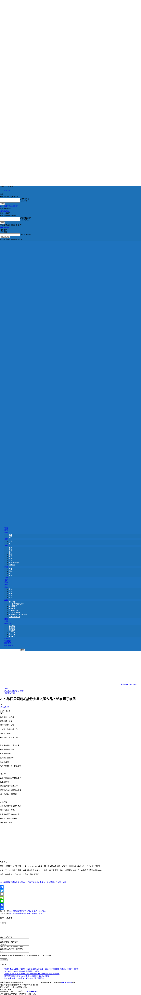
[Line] (70, 901)
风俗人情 (12, 634)
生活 (6, 587)
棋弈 (10, 560)
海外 (10, 550)
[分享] (70, 908)
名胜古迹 (12, 636)
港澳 (6, 539)
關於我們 (7, 643)
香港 (10, 541)
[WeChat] (70, 897)
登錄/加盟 (7, 190)
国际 (6, 530)
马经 (10, 575)
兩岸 (6, 532)
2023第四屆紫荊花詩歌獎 (14, 691)
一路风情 (7, 624)
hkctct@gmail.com (31, 991)
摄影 (10, 558)
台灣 (10, 537)
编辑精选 (12, 630)
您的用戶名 (24, 199)
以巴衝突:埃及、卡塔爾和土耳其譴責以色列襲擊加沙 (24, 978)
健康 (10, 593)
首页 (6, 528)
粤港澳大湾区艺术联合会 (18, 615)
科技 (6, 578)
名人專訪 (12, 626)
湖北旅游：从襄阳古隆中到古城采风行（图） (22, 971)
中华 (10, 548)
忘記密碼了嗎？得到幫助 (9, 206)
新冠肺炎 (12, 602)
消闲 (10, 597)
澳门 (10, 543)
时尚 (10, 595)
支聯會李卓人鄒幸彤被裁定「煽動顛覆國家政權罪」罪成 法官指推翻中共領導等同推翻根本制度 (41, 969)
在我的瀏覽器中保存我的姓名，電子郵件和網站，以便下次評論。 (27, 955)
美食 (10, 589)
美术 (10, 552)
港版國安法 (13, 606)
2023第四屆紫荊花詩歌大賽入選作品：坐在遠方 (27, 911)
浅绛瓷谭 (12, 565)
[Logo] (70, 382)
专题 (6, 600)
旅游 (10, 591)
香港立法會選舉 (14, 612)
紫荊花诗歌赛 (14, 562)
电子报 (7, 638)
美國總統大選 (14, 610)
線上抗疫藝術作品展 (16, 604)
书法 (10, 556)
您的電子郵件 (25, 218)
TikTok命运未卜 (14, 617)
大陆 (10, 535)
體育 (6, 582)
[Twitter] (70, 890)
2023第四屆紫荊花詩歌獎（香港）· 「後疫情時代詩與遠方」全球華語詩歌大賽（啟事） (34, 882)
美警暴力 (12, 608)
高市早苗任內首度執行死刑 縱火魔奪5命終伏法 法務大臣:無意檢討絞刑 (31, 974)
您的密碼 (23, 201)
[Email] (70, 894)
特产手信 (12, 632)
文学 (10, 554)
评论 (6, 580)
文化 (6, 546)
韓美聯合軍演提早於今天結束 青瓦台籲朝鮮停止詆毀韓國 (26, 976)
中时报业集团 (66, 982)
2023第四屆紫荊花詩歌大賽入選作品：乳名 (25, 913)
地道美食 (12, 628)
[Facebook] (70, 887)
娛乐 (6, 585)
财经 (6, 567)
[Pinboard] (70, 905)
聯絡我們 (7, 641)
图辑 (6, 619)
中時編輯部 (4, 707)
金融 (10, 571)
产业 (10, 569)
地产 (10, 573)
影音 (6, 621)
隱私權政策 (4, 211)
